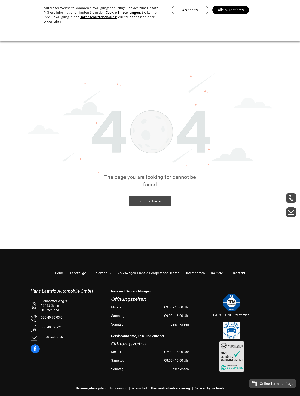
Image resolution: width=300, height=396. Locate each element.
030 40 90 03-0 (51, 317)
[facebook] (35, 349)
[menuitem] (59, 273)
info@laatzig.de (52, 337)
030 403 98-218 (52, 327)
